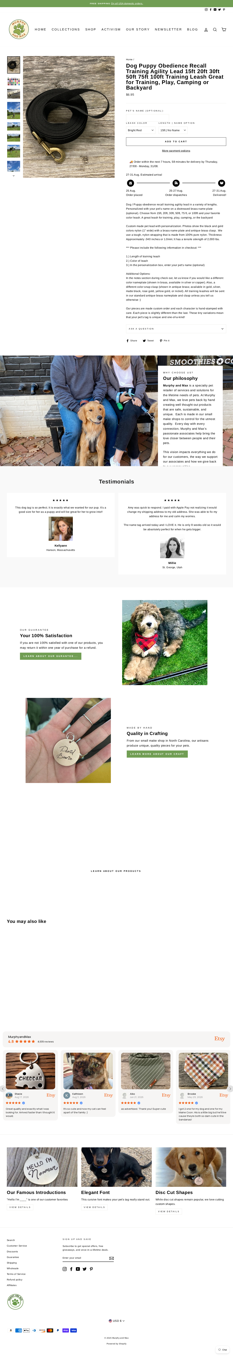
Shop (90, 29)
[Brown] (23, 1000)
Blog (192, 29)
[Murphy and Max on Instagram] (65, 1269)
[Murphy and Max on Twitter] (85, 1269)
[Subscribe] (111, 1258)
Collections (66, 29)
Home (40, 29)
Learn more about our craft (157, 754)
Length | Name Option (177, 123)
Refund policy (14, 1279)
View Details (20, 1207)
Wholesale (13, 1268)
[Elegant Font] (116, 1167)
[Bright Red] (13, 1000)
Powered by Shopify (116, 1344)
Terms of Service (16, 1274)
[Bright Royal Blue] (18, 1000)
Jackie (191, 1093)
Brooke (134, 1093)
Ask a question (141, 329)
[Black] (9, 1000)
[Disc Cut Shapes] (191, 1167)
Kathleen (19, 1093)
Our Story (138, 29)
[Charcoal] (32, 1000)
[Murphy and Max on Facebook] (71, 1269)
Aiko (74, 1093)
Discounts (12, 1251)
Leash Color (137, 123)
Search (11, 1240)
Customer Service (17, 1246)
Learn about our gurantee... (51, 656)
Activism (111, 29)
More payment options (176, 150)
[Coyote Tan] (41, 1000)
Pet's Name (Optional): (145, 111)
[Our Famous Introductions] (42, 1167)
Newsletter (168, 29)
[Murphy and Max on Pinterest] (91, 1269)
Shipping (12, 1263)
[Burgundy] (27, 1000)
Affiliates (12, 1285)
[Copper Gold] (36, 1000)
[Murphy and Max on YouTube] (78, 1269)
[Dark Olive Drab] (9, 1004)
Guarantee (13, 1257)
